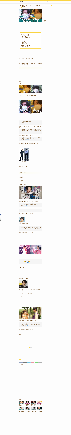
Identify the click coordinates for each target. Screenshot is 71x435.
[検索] (51, 0)
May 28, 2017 (27, 325)
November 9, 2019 (27, 139)
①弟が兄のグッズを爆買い (24, 36)
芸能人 (45, 21)
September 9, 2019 (27, 262)
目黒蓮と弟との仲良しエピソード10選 (25, 35)
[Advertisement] (30, 27)
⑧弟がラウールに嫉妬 (24, 42)
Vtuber (45, 9)
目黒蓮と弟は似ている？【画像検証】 (25, 34)
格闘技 (45, 20)
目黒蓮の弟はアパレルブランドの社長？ (25, 46)
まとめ (21, 47)
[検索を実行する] (51, 5)
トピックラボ (21, 1)
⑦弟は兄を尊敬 (23, 41)
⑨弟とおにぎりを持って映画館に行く (25, 43)
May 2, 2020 (27, 205)
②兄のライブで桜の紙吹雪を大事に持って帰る (26, 37)
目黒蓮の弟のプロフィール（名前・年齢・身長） (26, 45)
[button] (0, 214)
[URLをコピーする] (0, 220)
